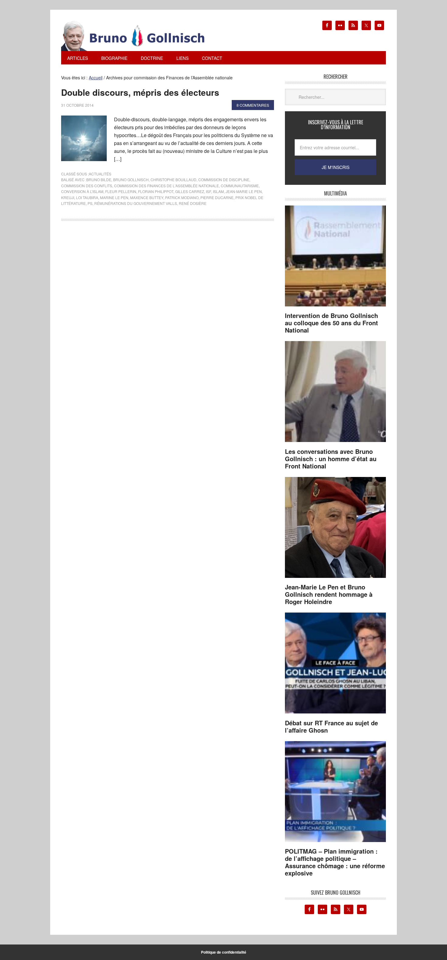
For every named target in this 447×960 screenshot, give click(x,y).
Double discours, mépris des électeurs (140, 92)
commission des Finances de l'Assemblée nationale (166, 185)
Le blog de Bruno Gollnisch (140, 36)
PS (90, 203)
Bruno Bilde (98, 179)
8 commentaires (253, 105)
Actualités (100, 173)
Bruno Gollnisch (131, 179)
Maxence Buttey (146, 197)
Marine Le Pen (114, 197)
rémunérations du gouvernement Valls (135, 203)
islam (218, 191)
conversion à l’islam (82, 191)
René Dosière (192, 203)
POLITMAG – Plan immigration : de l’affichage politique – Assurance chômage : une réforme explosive (335, 862)
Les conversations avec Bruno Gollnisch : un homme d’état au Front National (330, 458)
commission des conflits (86, 185)
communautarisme (240, 185)
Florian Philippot (155, 191)
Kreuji (67, 197)
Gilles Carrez (189, 191)
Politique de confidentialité (223, 952)
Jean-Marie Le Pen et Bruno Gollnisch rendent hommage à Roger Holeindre (328, 594)
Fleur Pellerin (120, 191)
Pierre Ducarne (217, 197)
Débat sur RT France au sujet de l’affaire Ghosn (331, 726)
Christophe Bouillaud (173, 179)
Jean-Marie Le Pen (244, 191)
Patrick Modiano (182, 197)
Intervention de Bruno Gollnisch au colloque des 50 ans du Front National (331, 322)
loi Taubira (87, 197)
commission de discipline (223, 179)
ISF (208, 191)
